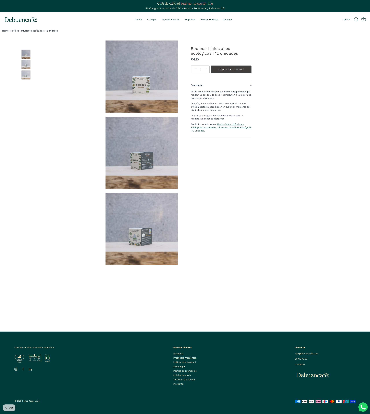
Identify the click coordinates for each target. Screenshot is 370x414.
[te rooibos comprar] (25, 54)
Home (5, 31)
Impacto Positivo (171, 19)
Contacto (228, 19)
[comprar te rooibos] (25, 64)
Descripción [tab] (197, 85)
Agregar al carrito (231, 69)
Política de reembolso (185, 371)
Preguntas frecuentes (184, 358)
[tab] (221, 113)
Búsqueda (178, 353)
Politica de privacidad (184, 362)
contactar (300, 364)
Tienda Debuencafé (31, 401)
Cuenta (346, 19)
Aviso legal (179, 366)
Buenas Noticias (209, 19)
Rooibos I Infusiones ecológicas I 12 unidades (34, 31)
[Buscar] (356, 19)
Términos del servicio (184, 379)
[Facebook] (23, 369)
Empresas (190, 19)
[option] (26, 54)
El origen (152, 19)
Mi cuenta (178, 384)
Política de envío (182, 375)
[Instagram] (15, 369)
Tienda (138, 19)
